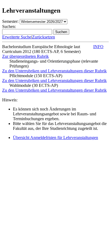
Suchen (61, 32)
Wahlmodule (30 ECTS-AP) (33, 85)
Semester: (10, 21)
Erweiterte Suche (16, 37)
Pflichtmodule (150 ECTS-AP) (35, 75)
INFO (98, 46)
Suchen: (9, 26)
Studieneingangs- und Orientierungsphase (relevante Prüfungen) (53, 63)
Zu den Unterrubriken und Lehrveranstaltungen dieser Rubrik (54, 71)
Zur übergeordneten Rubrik (25, 56)
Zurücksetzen (43, 37)
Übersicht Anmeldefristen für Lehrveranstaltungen (55, 137)
